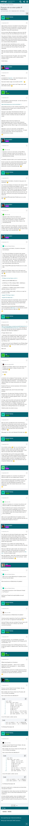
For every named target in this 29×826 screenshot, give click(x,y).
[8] (3, 711)
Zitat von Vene (7, 742)
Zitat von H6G (7, 612)
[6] (3, 708)
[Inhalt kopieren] (26, 699)
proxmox (4, 811)
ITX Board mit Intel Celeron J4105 (9, 278)
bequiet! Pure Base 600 (7, 297)
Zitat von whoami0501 (9, 364)
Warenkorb (13, 307)
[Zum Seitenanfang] (26, 824)
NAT (21, 81)
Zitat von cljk (7, 149)
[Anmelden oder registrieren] (24, 1)
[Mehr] (26, 23)
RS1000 (9, 811)
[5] (3, 706)
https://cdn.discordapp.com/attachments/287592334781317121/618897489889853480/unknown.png (14, 327)
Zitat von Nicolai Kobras (9, 246)
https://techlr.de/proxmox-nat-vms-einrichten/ (11, 104)
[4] (3, 705)
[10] (3, 713)
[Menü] (27, 1)
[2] (3, 702)
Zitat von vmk (7, 502)
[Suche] (20, 1)
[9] (3, 712)
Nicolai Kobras (5, 11)
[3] (3, 704)
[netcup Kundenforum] (7, 1)
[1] (3, 701)
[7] (3, 709)
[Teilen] (27, 13)
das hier (10, 78)
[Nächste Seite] (17, 805)
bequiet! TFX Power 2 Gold (8, 295)
